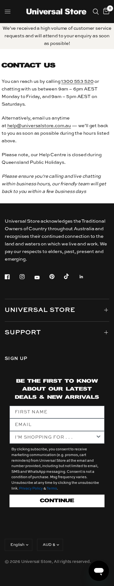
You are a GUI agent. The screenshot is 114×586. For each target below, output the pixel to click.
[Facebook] (12, 277)
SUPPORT (23, 333)
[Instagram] (27, 277)
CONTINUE (57, 500)
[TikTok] (71, 276)
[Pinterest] (56, 277)
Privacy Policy (31, 488)
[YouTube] (41, 278)
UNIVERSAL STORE (40, 310)
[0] (105, 11)
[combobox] (55, 437)
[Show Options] (98, 437)
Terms (52, 488)
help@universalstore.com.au (39, 125)
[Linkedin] (86, 277)
